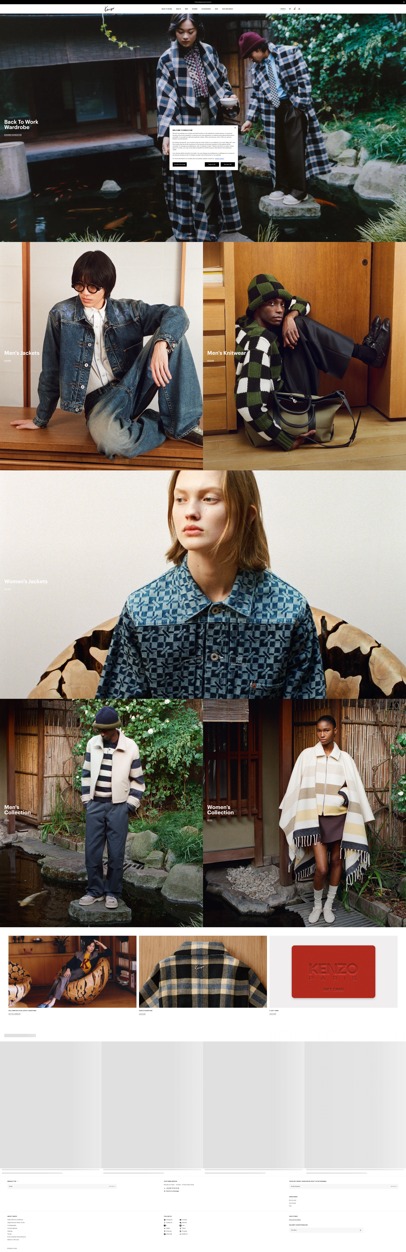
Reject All (211, 164)
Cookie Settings (12, 1228)
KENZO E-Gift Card (13, 1239)
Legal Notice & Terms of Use (16, 1222)
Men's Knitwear (304, 356)
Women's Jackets (203, 584)
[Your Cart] (299, 9)
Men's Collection (101, 813)
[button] (62, 1186)
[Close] (235, 127)
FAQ (290, 1206)
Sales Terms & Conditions (15, 1219)
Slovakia (293, 1230)
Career (9, 1234)
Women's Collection (304, 813)
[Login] (294, 9)
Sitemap (9, 1231)
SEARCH (282, 8)
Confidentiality (11, 1225)
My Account (292, 1200)
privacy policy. (219, 158)
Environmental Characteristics (16, 1237)
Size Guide (292, 1203)
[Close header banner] (404, 2)
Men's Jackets (101, 356)
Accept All (227, 164)
